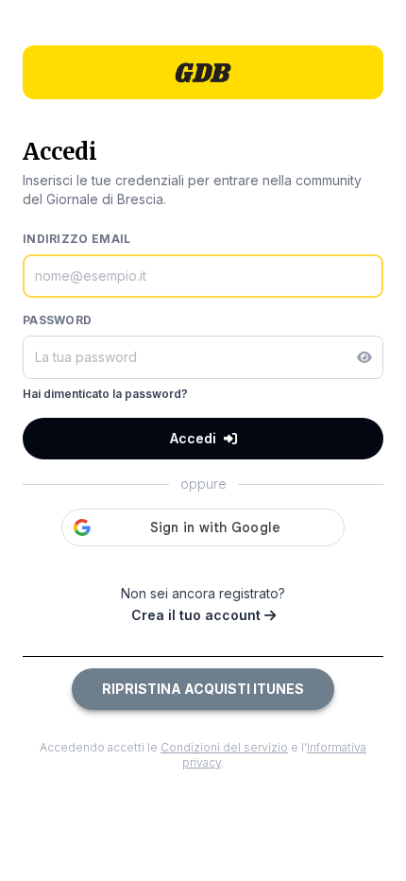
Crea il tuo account (197, 615)
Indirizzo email (77, 239)
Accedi (193, 438)
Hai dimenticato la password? (105, 394)
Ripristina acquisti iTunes (203, 689)
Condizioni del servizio (224, 747)
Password (57, 320)
